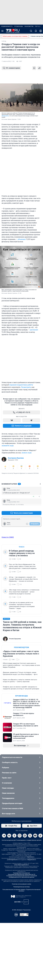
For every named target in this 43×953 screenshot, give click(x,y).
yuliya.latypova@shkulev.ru (21, 864)
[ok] (14, 836)
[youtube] (35, 836)
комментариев (13, 68)
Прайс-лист (7, 778)
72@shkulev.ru (30, 857)
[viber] (20, 836)
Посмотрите (26, 387)
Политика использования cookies (21, 884)
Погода (38, 26)
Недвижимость (7, 26)
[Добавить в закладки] (34, 68)
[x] (30, 836)
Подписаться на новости (12, 757)
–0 (39, 496)
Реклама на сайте (9, 773)
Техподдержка (8, 798)
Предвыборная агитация (12, 803)
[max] (25, 836)
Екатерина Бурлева (16, 458)
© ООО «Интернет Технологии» (21, 910)
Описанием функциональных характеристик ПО (21, 874)
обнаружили (5, 116)
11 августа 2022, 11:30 (8, 61)
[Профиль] (40, 31)
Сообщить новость (10, 762)
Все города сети (8, 814)
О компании (7, 783)
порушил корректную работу (21, 385)
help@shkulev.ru (31, 859)
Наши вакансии (8, 793)
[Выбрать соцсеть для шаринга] (39, 68)
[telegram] (4, 836)
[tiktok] (40, 836)
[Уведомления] (35, 31)
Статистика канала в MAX (12, 808)
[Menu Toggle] (2, 31)
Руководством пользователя (21, 873)
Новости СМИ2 (8, 537)
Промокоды (18, 26)
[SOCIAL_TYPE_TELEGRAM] (31, 420)
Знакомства (29, 26)
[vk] (9, 836)
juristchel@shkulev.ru (12, 859)
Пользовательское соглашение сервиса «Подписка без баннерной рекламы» (21, 890)
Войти (8, 524)
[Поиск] (31, 31)
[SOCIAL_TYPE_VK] (12, 420)
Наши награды (8, 788)
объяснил (22, 239)
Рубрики (5, 768)
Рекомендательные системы (21, 887)
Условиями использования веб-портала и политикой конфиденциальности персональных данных (21, 876)
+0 (33, 496)
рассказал (34, 330)
